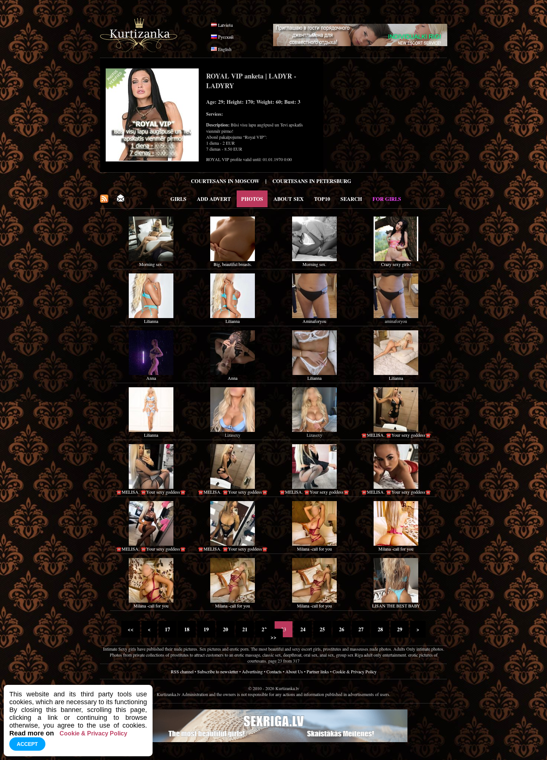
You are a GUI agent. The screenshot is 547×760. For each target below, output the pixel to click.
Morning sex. (151, 264)
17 (167, 629)
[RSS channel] (104, 201)
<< (130, 629)
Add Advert (214, 199)
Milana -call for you (314, 549)
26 (341, 629)
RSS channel (182, 671)
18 (186, 629)
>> (273, 637)
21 (244, 629)
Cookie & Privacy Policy (355, 671)
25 (322, 629)
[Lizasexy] (232, 430)
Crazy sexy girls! (396, 264)
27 (360, 629)
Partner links (318, 671)
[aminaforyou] (396, 316)
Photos (252, 199)
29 (399, 629)
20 (225, 629)
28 (380, 629)
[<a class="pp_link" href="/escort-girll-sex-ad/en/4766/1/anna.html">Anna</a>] (151, 373)
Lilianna (151, 321)
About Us (294, 671)
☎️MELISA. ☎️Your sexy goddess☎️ (396, 435)
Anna (151, 378)
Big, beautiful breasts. (233, 264)
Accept (27, 744)
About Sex (289, 199)
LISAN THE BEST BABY (396, 606)
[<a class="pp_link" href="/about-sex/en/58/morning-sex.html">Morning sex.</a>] (151, 259)
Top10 (322, 199)
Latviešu (225, 25)
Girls (178, 199)
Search (351, 199)
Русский (225, 37)
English (224, 49)
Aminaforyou (314, 321)
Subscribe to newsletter (217, 671)
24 (302, 629)
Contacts (274, 671)
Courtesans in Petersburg (311, 181)
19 (206, 629)
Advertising (252, 671)
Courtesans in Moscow (225, 181)
